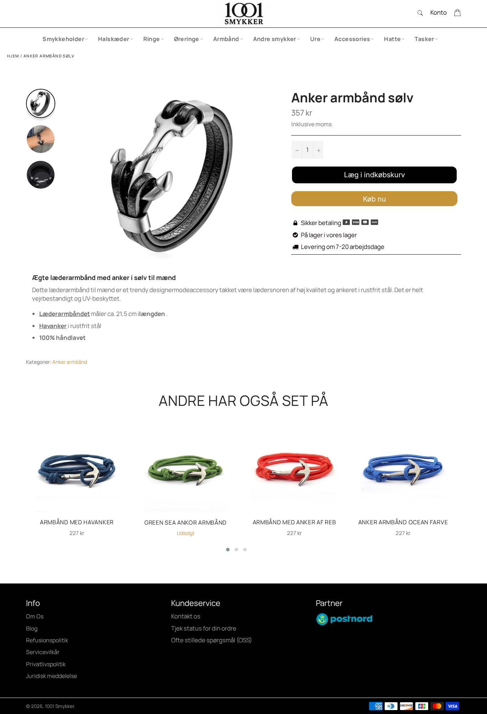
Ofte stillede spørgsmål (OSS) (211, 640)
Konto (438, 12)
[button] (228, 549)
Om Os (34, 616)
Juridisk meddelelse (51, 676)
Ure (315, 39)
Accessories (352, 39)
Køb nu (374, 199)
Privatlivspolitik (46, 664)
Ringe (151, 39)
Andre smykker (274, 39)
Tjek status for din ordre (203, 628)
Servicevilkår (43, 652)
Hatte (392, 39)
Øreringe (186, 39)
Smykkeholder (63, 39)
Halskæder (113, 39)
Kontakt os (185, 616)
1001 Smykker (59, 706)
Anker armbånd (69, 361)
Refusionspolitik (47, 640)
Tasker (424, 39)
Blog (31, 628)
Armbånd (226, 39)
